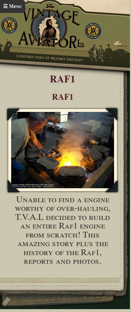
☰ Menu (12, 6)
